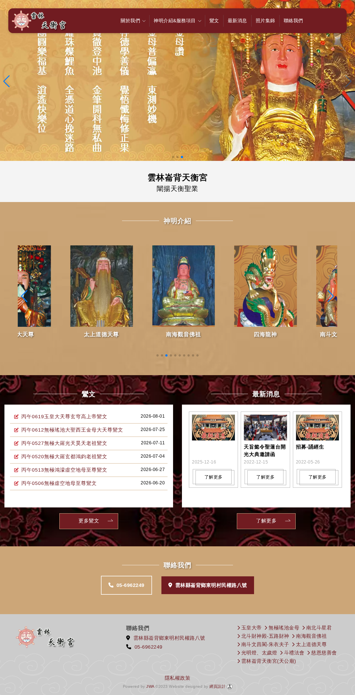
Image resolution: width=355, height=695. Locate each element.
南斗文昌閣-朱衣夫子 (265, 644)
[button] (173, 157)
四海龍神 (218, 334)
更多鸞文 (88, 521)
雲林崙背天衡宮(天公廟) (268, 661)
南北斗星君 (319, 628)
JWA (149, 686)
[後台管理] (229, 686)
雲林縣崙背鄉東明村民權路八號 (211, 585)
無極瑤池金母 (283, 628)
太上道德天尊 (54, 334)
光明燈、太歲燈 (259, 653)
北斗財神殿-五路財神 (265, 636)
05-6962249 (130, 585)
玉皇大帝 (251, 628)
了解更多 (213, 477)
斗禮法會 (294, 653)
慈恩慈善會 (324, 653)
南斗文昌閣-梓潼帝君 (300, 334)
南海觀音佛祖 (136, 334)
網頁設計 (217, 686)
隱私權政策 (178, 678)
